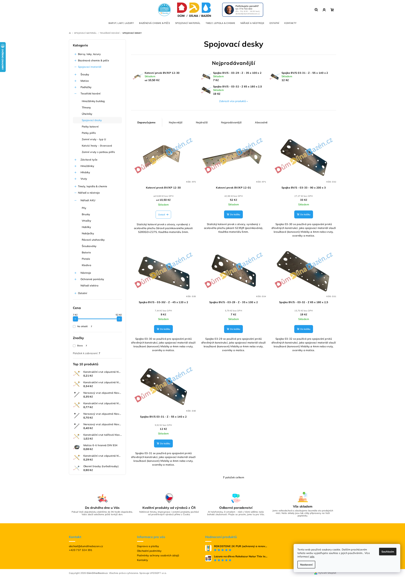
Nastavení (306, 564)
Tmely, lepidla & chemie (92, 186)
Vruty (84, 178)
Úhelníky (87, 113)
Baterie (86, 252)
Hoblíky (86, 227)
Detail (161, 214)
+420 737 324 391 (80, 550)
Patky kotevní (90, 126)
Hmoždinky (87, 166)
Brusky (86, 214)
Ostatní (82, 293)
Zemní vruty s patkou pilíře (98, 152)
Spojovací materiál (89, 66)
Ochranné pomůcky (92, 279)
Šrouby (85, 74)
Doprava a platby (148, 546)
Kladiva (86, 265)
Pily (84, 208)
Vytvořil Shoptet (327, 572)
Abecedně (261, 122)
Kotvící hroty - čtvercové (97, 145)
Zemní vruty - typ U (94, 139)
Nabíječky (88, 233)
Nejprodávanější (231, 122)
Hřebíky (85, 172)
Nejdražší (202, 122)
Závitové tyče (89, 159)
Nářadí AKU (88, 200)
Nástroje (86, 272)
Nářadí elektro (90, 285)
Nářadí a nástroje (89, 192)
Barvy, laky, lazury (89, 54)
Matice (85, 80)
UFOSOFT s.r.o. (158, 573)
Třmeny (86, 107)
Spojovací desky (92, 120)
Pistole (86, 258)
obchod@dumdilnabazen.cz (86, 546)
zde (312, 556)
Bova (82, 345)
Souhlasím (387, 551)
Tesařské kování (91, 93)
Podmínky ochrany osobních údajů (158, 555)
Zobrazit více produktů (232, 101)
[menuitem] (121, 23)
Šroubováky (89, 246)
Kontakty (142, 560)
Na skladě (84, 326)
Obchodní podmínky (149, 550)
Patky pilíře (89, 132)
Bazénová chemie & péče (93, 60)
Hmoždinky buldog (93, 101)
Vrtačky (86, 220)
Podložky (86, 87)
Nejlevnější (175, 122)
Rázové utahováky (93, 239)
